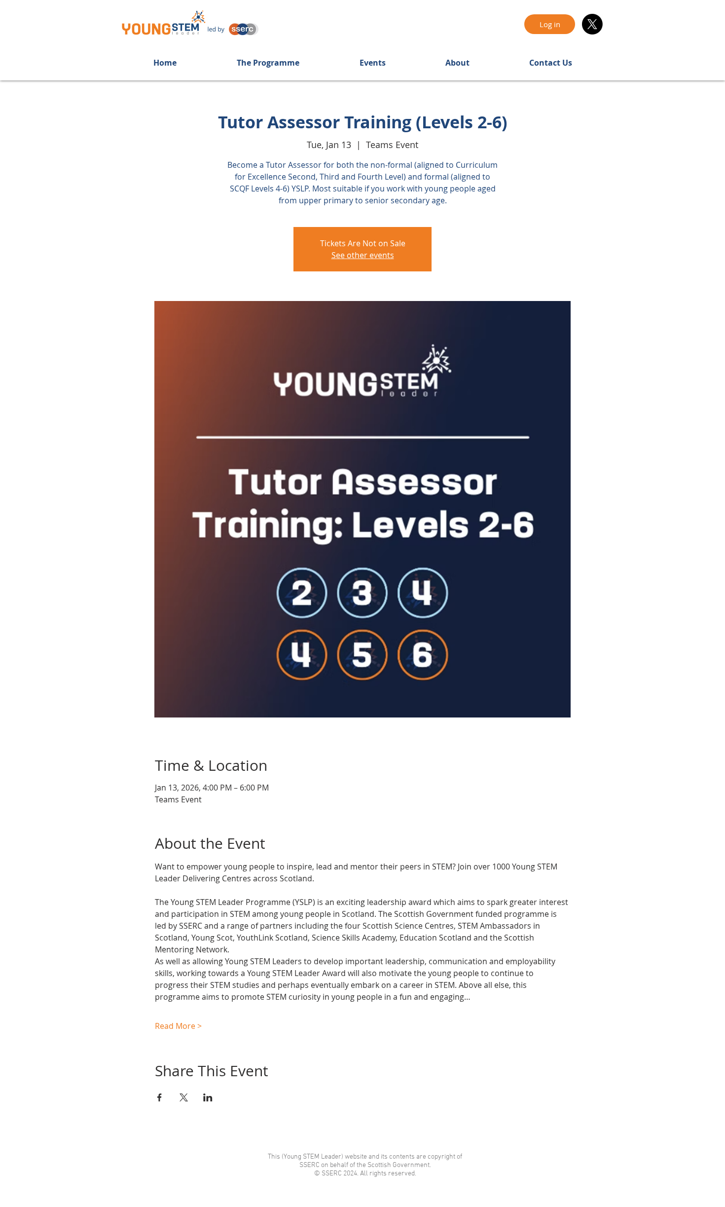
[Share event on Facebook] (159, 1097)
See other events (362, 255)
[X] (592, 24)
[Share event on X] (183, 1097)
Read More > (178, 1025)
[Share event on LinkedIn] (208, 1097)
